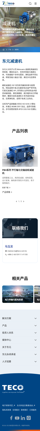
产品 (9, 49)
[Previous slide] (16, 201)
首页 (4, 3)
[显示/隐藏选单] (35, 3)
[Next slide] (23, 201)
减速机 (17, 49)
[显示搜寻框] (30, 3)
